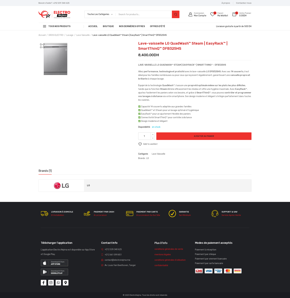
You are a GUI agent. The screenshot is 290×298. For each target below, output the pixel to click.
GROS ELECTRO (55, 35)
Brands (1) (45, 171)
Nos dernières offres (132, 26)
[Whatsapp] (58, 282)
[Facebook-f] (43, 282)
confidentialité (161, 265)
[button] (42, 46)
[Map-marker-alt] (65, 282)
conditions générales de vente (169, 249)
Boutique (108, 26)
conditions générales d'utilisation (170, 260)
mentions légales (163, 254)
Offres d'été (157, 26)
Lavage (69, 35)
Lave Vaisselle (83, 35)
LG (147, 158)
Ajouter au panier (204, 136)
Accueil (93, 26)
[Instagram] (51, 282)
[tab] (45, 171)
